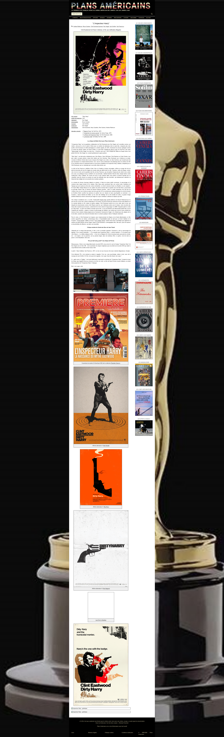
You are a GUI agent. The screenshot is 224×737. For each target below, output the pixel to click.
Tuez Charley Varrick (99, 220)
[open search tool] (152, 14)
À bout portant (80, 220)
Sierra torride (75, 151)
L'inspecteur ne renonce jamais (91, 133)
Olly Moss (106, 507)
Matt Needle (106, 445)
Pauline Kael (103, 199)
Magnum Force (87, 131)
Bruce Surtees (86, 26)
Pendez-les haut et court (110, 149)
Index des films (76, 13)
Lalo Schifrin (113, 26)
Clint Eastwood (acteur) (97, 26)
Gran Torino (109, 206)
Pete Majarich (106, 588)
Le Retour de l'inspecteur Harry (91, 135)
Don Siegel (106, 26)
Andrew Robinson (77, 26)
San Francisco (120, 26)
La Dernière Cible (88, 136)
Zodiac (83, 259)
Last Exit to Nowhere (101, 620)
